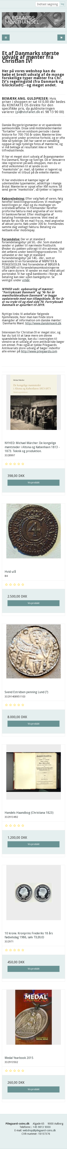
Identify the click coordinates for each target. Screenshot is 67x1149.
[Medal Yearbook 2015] (33, 1021)
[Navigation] (6, 37)
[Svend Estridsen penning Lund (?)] (33, 655)
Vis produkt (33, 482)
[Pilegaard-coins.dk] (33, 20)
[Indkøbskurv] (61, 37)
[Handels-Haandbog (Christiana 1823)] (33, 776)
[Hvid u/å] (33, 535)
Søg (62, 4)
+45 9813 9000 (42, 1126)
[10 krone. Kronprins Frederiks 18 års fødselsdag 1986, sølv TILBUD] (33, 897)
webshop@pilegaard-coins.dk (39, 1130)
